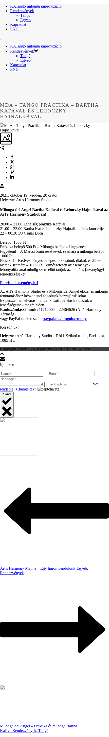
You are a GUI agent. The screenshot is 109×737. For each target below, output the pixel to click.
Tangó (25, 15)
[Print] (2, 187)
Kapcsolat (18, 24)
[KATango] (0, 37)
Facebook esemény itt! (19, 283)
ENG (14, 29)
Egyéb (25, 20)
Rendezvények (22, 11)
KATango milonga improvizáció (36, 6)
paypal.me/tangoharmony (65, 318)
